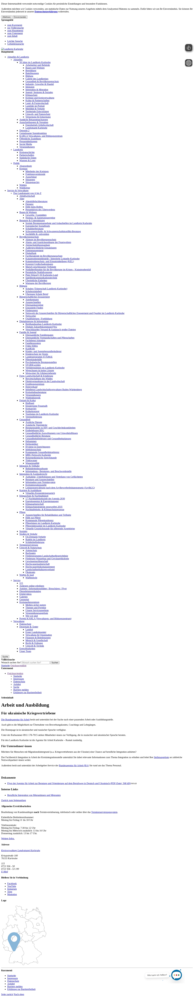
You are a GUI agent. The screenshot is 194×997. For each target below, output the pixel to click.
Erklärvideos (25, 594)
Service (16, 580)
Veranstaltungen (27, 147)
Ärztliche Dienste (33, 422)
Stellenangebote (161, 757)
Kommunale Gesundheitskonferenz (42, 452)
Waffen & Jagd (26, 575)
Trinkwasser (31, 460)
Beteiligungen (32, 73)
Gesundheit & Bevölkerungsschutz (42, 81)
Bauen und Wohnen (35, 67)
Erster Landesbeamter (35, 632)
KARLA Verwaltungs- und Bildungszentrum (40, 136)
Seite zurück (7, 994)
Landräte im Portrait (35, 106)
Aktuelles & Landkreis (18, 57)
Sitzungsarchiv (32, 182)
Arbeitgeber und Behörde (37, 65)
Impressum (18, 679)
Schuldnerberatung (34, 228)
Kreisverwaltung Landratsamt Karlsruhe (20, 850)
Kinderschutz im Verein (36, 354)
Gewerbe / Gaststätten (36, 215)
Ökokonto (30, 572)
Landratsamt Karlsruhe (36, 127)
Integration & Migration (36, 89)
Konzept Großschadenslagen (39, 264)
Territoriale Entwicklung (37, 111)
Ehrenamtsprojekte (34, 305)
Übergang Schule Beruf (36, 294)
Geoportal (24, 599)
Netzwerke (30, 316)
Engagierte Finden (34, 307)
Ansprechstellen (33, 302)
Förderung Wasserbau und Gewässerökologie (47, 558)
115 (21, 583)
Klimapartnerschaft (34, 504)
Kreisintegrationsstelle (36, 485)
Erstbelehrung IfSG (34, 430)
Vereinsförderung (33, 416)
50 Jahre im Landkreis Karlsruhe (35, 62)
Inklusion (29, 87)
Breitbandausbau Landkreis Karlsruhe (43, 324)
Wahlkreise (24, 187)
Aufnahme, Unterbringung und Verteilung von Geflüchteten (54, 476)
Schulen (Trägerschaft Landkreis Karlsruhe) (46, 288)
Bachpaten (30, 553)
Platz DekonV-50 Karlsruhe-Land (41, 275)
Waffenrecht (31, 577)
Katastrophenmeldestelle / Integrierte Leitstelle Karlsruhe (52, 258)
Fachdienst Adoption (35, 340)
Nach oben (19, 994)
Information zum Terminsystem (40, 482)
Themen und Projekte (35, 607)
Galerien (23, 596)
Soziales (23, 531)
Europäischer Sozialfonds (37, 226)
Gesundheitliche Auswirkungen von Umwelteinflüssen (51, 433)
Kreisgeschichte (27, 152)
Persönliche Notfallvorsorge (38, 272)
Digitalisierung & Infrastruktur (33, 321)
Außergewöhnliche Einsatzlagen (41, 247)
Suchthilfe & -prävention (37, 234)
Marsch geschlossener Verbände (40, 267)
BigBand (29, 403)
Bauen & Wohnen (28, 212)
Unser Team (25, 651)
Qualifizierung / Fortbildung (38, 318)
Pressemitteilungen (28, 141)
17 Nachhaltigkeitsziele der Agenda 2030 (45, 498)
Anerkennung (32, 299)
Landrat (29, 629)
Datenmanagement (34, 250)
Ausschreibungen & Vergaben (33, 122)
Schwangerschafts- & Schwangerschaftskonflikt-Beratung (53, 231)
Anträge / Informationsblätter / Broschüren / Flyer (43, 588)
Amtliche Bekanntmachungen (33, 119)
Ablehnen (6, 17)
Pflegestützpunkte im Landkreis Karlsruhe (45, 526)
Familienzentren (33, 343)
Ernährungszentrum (34, 384)
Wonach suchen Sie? (11, 662)
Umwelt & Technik (34, 646)
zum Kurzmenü (14, 25)
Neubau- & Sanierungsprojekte (40, 217)
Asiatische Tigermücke (36, 425)
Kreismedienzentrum (29, 602)
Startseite (5, 665)
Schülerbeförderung (34, 542)
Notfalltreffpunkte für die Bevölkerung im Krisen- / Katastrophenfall (58, 269)
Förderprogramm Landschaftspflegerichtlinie (46, 556)
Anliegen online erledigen (31, 586)
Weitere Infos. (8, 838)
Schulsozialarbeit (33, 291)
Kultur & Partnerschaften (37, 100)
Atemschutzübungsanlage (37, 245)
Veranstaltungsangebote (36, 613)
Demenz (29, 204)
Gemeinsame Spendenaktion (33, 133)
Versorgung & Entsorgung (38, 117)
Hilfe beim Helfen (34, 207)
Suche (16, 687)
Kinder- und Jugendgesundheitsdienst (43, 351)
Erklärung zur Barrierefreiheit (27, 692)
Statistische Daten (27, 157)
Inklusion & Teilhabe (29, 466)
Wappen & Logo (27, 160)
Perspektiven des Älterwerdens (40, 209)
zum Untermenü (15, 33)
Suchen (55, 662)
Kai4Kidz (30, 348)
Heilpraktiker (31, 444)
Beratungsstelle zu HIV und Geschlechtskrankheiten (50, 427)
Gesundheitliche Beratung (37, 436)
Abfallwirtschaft (27, 196)
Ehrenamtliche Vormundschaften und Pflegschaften (49, 337)
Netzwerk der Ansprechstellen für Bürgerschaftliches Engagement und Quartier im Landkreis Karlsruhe (74, 313)
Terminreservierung (28, 545)
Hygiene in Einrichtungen (37, 446)
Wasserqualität (32, 463)
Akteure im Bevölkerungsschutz (40, 239)
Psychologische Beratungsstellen (41, 362)
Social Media (25, 144)
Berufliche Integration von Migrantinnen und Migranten (34, 795)
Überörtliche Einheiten (36, 280)
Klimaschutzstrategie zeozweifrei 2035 (43, 506)
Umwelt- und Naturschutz (37, 114)
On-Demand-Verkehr (35, 536)
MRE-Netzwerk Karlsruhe (38, 455)
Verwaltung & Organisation (38, 635)
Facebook (12, 883)
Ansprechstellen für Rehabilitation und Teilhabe (48, 515)
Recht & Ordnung (34, 643)
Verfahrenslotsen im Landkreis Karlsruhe (45, 367)
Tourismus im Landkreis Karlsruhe (42, 414)
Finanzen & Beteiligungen (38, 637)
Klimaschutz (31, 95)
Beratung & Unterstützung (32, 220)
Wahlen (23, 185)
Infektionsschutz (33, 449)
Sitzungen (30, 179)
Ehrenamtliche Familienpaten (39, 335)
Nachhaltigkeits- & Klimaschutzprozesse (44, 509)
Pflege (22, 512)
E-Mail (4, 871)
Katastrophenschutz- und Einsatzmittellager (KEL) (49, 261)
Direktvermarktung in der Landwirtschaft (45, 381)
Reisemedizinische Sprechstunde (41, 457)
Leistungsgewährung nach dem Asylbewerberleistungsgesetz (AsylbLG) (60, 487)
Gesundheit (24, 419)
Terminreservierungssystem (104, 812)
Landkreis (18, 149)
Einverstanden (20, 17)
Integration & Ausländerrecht (33, 474)
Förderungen (31, 310)
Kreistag (23, 168)
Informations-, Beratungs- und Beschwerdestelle (48, 471)
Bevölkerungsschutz (29, 237)
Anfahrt (17, 684)
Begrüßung (30, 70)
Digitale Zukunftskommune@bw (41, 327)
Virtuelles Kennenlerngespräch (40, 493)
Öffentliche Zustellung (30, 138)
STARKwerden (33, 365)
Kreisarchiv (31, 408)
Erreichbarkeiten (27, 648)
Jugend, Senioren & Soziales (39, 92)
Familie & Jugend (27, 332)
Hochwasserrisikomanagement (40, 566)
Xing (9, 891)
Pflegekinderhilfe (33, 359)
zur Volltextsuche (15, 28)
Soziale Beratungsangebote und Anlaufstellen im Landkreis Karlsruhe (58, 223)
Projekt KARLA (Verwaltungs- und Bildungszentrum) (45, 618)
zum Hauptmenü (15, 30)
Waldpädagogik (32, 397)
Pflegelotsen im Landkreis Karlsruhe (42, 523)
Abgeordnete (25, 166)
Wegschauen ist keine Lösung (39, 370)
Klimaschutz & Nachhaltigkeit (33, 496)
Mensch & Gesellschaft (36, 640)
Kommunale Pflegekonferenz (39, 520)
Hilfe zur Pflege (33, 517)
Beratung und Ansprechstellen (39, 479)
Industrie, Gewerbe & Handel (39, 84)
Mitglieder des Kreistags (37, 171)
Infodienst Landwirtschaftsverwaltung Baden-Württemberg (53, 389)
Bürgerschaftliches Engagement (34, 297)
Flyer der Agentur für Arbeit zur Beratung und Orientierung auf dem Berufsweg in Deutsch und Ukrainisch (69, 783)
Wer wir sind (31, 616)
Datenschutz (25, 624)
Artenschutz (31, 550)
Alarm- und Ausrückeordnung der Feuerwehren (48, 242)
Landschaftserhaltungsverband (40, 569)
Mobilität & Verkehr (35, 108)
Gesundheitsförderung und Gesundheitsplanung (48, 438)
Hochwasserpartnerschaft (37, 564)
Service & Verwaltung (17, 190)
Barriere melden (21, 689)
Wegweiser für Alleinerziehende (40, 373)
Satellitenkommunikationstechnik (41, 277)
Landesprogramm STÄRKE (39, 357)
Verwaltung (18, 621)
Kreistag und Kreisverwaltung (39, 97)
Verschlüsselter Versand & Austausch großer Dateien (50, 329)
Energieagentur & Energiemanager (42, 501)
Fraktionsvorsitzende (35, 174)
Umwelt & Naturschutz (30, 547)
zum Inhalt (12, 36)
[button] (13, 800)
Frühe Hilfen (31, 346)
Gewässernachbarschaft (36, 561)
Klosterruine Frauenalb (36, 406)
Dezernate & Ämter (28, 626)
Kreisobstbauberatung (35, 392)
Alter (21, 198)
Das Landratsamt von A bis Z (27, 193)
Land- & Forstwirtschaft (36, 103)
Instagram (12, 889)
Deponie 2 (24, 130)
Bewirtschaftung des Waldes (39, 378)
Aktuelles (17, 59)
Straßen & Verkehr (28, 534)
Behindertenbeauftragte (36, 468)
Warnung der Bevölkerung (38, 283)
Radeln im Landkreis (35, 539)
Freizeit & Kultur (27, 400)
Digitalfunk (30, 253)
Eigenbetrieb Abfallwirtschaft (39, 125)
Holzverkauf (31, 387)
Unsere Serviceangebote (37, 610)
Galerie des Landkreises (36, 78)
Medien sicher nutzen (35, 605)
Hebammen (31, 441)
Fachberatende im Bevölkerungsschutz (43, 256)
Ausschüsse (31, 177)
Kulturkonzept (32, 411)
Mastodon (12, 894)
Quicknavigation (18, 665)
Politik (16, 163)
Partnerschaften (26, 155)
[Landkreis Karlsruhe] (12, 49)
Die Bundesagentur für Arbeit (15, 719)
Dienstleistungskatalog (30, 591)
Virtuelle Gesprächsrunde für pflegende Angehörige (50, 528)
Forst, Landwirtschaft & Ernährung (36, 376)
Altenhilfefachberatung (36, 201)
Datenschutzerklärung (46, 11)
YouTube (11, 886)
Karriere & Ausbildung (30, 490)
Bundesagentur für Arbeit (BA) (74, 765)
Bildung (29, 76)
